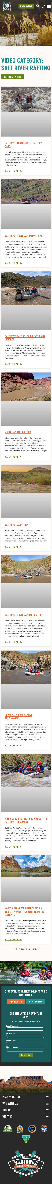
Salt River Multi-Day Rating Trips (23, 235)
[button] (47, 1097)
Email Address (12, 1026)
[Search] (37, 6)
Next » (34, 949)
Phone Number (12, 1047)
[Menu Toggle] (49, 6)
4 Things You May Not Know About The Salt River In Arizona (26, 820)
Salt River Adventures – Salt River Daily (24, 144)
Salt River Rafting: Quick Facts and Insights (25, 337)
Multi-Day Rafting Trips (18, 432)
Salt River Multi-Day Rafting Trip (23, 614)
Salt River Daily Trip (16, 524)
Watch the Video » (13, 170)
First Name (11, 1033)
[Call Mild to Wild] (43, 6)
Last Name (11, 1040)
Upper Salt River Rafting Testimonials (18, 717)
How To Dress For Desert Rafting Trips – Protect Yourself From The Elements (24, 911)
